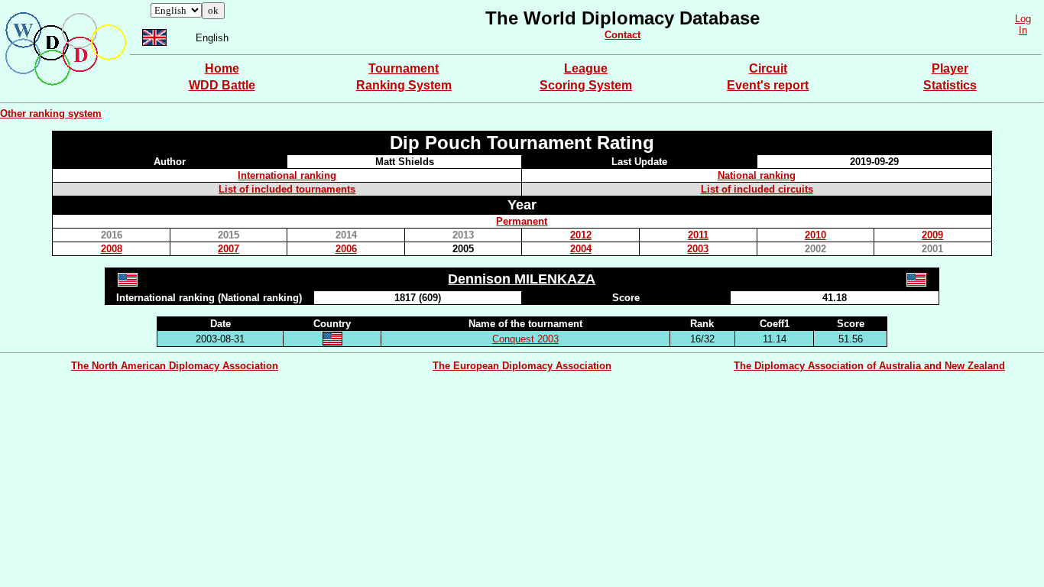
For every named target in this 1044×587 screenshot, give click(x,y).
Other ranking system (51, 113)
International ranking (287, 175)
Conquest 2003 (525, 339)
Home (222, 68)
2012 (581, 235)
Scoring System (586, 85)
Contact (622, 35)
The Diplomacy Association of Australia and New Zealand (869, 365)
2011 (698, 235)
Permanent (521, 221)
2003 (697, 249)
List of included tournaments (287, 189)
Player (950, 68)
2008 (111, 249)
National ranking (757, 175)
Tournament (403, 68)
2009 (932, 235)
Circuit (768, 68)
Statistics (950, 85)
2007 (228, 249)
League (586, 68)
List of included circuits (757, 189)
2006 (346, 249)
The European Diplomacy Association (522, 365)
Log (1023, 18)
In (1023, 30)
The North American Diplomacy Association (174, 365)
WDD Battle (222, 85)
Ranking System (404, 85)
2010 (815, 235)
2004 (581, 249)
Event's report (768, 85)
